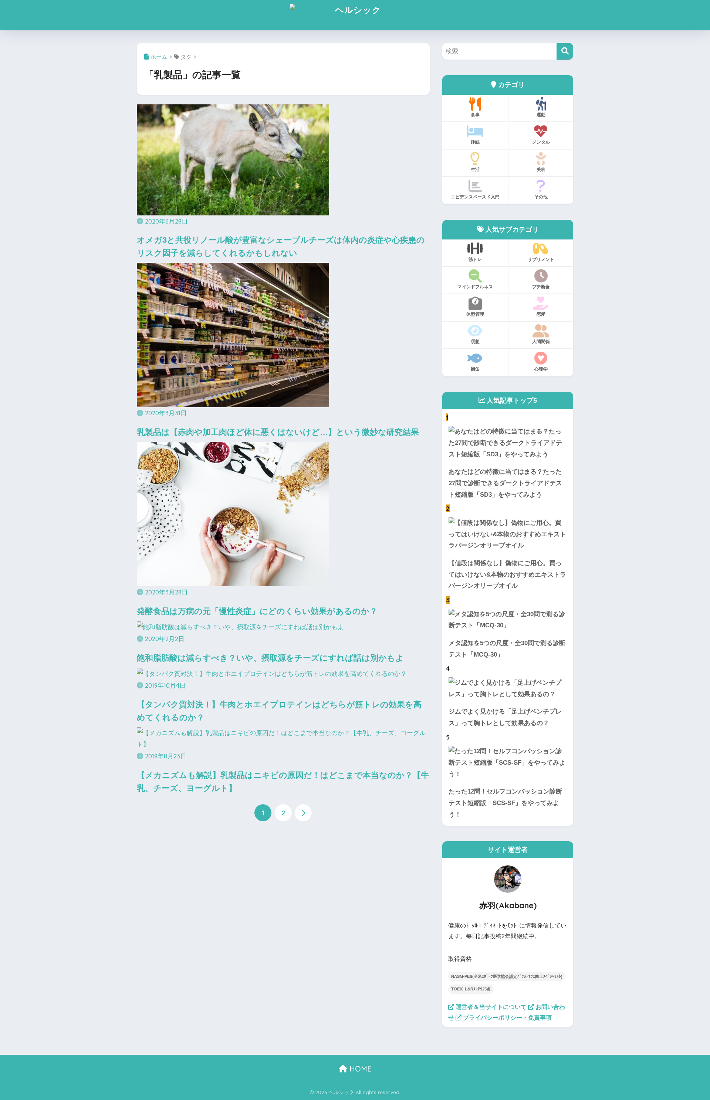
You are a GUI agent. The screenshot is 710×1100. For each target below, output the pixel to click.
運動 (541, 114)
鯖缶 (475, 369)
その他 (541, 196)
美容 (541, 169)
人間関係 (541, 341)
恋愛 (541, 314)
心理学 (541, 369)
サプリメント (541, 259)
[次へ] (303, 812)
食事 (475, 114)
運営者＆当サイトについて (490, 1007)
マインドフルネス (475, 286)
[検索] (565, 51)
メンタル (541, 142)
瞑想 (475, 341)
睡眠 (475, 142)
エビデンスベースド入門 (475, 196)
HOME (359, 1068)
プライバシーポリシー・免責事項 (507, 1018)
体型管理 (475, 314)
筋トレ (475, 259)
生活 (475, 169)
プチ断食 (541, 286)
